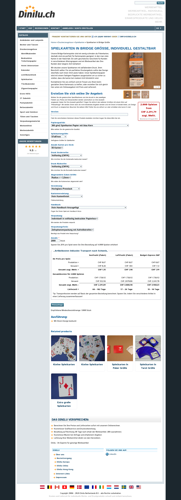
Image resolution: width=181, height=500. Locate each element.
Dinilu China (62, 466)
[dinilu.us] (138, 487)
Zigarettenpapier (29, 88)
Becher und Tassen (29, 45)
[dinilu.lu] (109, 487)
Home (53, 42)
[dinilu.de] (71, 487)
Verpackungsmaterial (30, 121)
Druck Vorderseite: (60, 152)
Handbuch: (56, 205)
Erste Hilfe (25, 94)
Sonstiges (25, 135)
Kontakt (55, 28)
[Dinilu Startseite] (36, 11)
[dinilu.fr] (94, 487)
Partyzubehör (26, 103)
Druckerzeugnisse (28, 49)
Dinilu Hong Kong (65, 469)
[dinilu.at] (42, 487)
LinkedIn (112, 454)
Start (22, 28)
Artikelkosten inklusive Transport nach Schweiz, (81, 250)
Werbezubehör (27, 130)
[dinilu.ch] (64, 487)
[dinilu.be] (49, 487)
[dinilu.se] (123, 487)
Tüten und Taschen (29, 116)
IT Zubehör (25, 98)
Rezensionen (41, 28)
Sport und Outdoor (29, 112)
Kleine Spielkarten (64, 364)
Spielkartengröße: (59, 134)
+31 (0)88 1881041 (102, 37)
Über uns (60, 454)
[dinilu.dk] (79, 487)
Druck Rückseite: (59, 164)
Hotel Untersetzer (30, 65)
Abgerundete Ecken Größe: (64, 175)
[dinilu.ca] (57, 487)
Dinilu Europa (63, 462)
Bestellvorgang (64, 458)
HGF (30, 28)
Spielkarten (26, 79)
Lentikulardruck (28, 75)
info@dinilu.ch (128, 37)
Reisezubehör (26, 107)
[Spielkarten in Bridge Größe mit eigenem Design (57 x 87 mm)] (136, 70)
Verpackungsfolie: (59, 227)
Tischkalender (28, 84)
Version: (55, 112)
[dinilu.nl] (116, 487)
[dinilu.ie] (101, 487)
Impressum (61, 477)
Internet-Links (63, 474)
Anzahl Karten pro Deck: (62, 145)
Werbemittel (26, 126)
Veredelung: (56, 186)
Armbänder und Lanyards (31, 40)
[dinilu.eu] (86, 487)
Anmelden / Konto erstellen (77, 28)
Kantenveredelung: (60, 193)
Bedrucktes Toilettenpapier (28, 59)
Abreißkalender (28, 53)
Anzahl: (55, 238)
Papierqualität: (58, 122)
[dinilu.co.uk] (131, 487)
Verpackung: (56, 216)
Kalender (25, 70)
